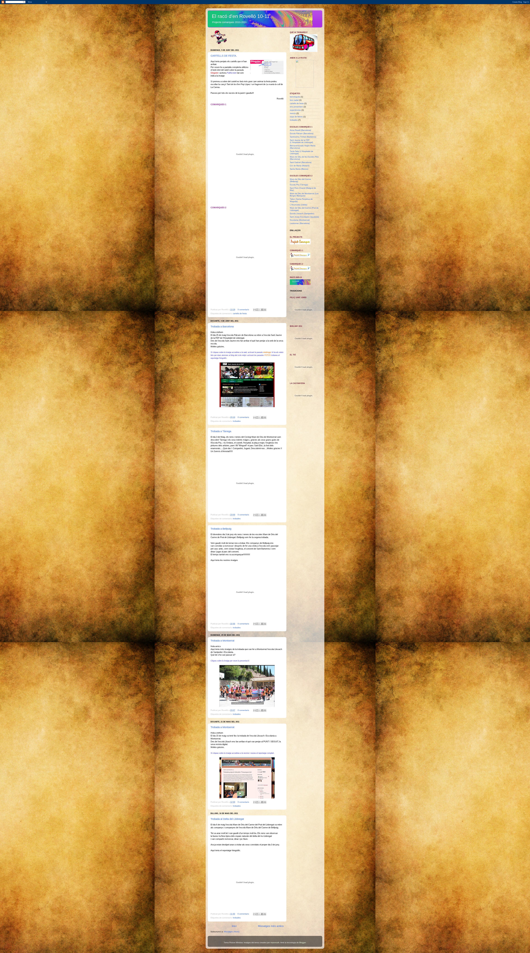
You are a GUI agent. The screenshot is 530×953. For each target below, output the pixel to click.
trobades (237, 421)
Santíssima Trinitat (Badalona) (303, 137)
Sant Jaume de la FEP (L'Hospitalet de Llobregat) (301, 141)
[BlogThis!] (257, 309)
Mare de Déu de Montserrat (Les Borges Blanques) (304, 195)
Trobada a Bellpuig (221, 528)
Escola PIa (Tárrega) (299, 185)
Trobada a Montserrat (222, 640)
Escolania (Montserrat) (300, 220)
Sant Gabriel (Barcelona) (301, 162)
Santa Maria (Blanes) (299, 169)
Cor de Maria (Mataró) (299, 166)
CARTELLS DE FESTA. (224, 55)
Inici (234, 926)
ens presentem (296, 107)
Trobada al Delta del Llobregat (227, 819)
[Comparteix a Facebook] (262, 309)
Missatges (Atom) (231, 932)
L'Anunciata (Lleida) (298, 205)
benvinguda (295, 97)
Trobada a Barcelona (222, 326)
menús (293, 113)
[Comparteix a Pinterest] (265, 309)
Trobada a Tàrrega (221, 431)
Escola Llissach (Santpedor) (302, 214)
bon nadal (294, 100)
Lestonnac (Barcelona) (300, 223)
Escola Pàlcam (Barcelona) (301, 133)
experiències (295, 110)
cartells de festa (240, 313)
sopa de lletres (296, 117)
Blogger (302, 943)
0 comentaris (243, 310)
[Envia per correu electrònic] (254, 309)
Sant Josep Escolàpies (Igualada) (304, 217)
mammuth (275, 943)
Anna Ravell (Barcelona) (300, 130)
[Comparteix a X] (259, 309)
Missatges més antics (271, 926)
